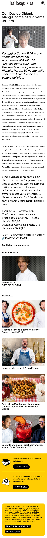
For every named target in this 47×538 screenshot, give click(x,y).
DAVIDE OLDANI (16, 238)
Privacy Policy (13, 531)
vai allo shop (21, 466)
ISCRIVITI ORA (21, 487)
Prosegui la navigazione (18, 526)
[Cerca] (43, 3)
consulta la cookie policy (14, 515)
